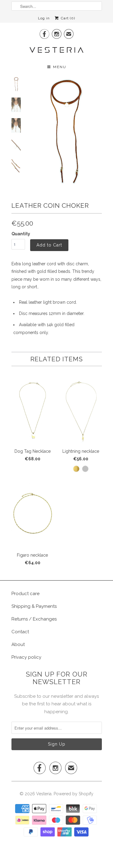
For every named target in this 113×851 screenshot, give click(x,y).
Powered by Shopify (73, 793)
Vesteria (44, 793)
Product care (25, 593)
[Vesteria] (57, 50)
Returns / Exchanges (34, 619)
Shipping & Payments (34, 606)
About (18, 644)
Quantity (20, 233)
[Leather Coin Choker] (66, 131)
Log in (44, 18)
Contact (20, 631)
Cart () (67, 18)
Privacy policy (26, 657)
